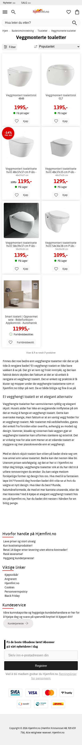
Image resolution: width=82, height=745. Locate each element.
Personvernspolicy (16, 591)
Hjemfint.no (12, 583)
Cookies (10, 587)
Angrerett (11, 579)
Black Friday (12, 596)
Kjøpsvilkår (11, 575)
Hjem (5, 30)
